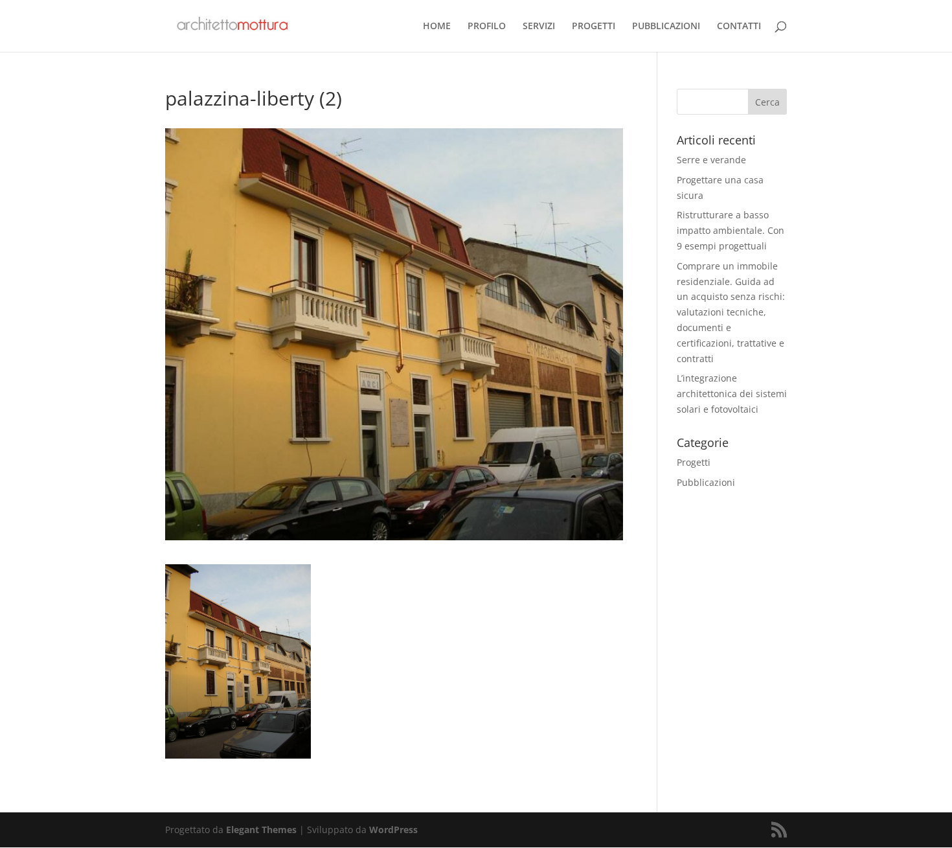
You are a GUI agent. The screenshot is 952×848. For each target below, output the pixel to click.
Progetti (693, 462)
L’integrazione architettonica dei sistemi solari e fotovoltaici (732, 393)
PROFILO (487, 26)
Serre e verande (711, 160)
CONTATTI (739, 26)
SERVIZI (539, 26)
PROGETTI (593, 26)
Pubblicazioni (706, 482)
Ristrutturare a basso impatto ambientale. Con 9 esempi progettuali (730, 230)
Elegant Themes (261, 829)
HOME (437, 26)
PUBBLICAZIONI (666, 26)
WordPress (393, 829)
